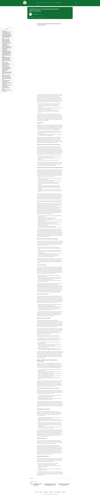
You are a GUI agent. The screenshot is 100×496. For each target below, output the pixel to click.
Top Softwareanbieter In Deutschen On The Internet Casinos (6, 87)
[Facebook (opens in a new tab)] (77, 2)
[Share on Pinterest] (60, 478)
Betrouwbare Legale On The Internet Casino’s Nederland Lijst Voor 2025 (50, 484)
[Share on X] (57, 478)
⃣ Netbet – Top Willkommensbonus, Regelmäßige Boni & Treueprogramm (6, 48)
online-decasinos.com (56, 129)
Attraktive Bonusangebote (5, 41)
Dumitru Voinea (39, 14)
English (38, 5)
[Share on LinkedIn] (62, 478)
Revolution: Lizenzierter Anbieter (6, 42)
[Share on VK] (66, 478)
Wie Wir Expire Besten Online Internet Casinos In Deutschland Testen (6, 60)
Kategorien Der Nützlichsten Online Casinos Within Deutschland (6, 70)
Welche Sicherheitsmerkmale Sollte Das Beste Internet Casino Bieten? (6, 37)
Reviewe (41, 17)
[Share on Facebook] (58, 478)
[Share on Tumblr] (70, 478)
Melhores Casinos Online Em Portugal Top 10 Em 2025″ (36, 484)
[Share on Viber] (64, 478)
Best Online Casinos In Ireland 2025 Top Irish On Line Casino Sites (64, 484)
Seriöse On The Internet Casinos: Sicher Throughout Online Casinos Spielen (6, 78)
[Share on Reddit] (68, 478)
